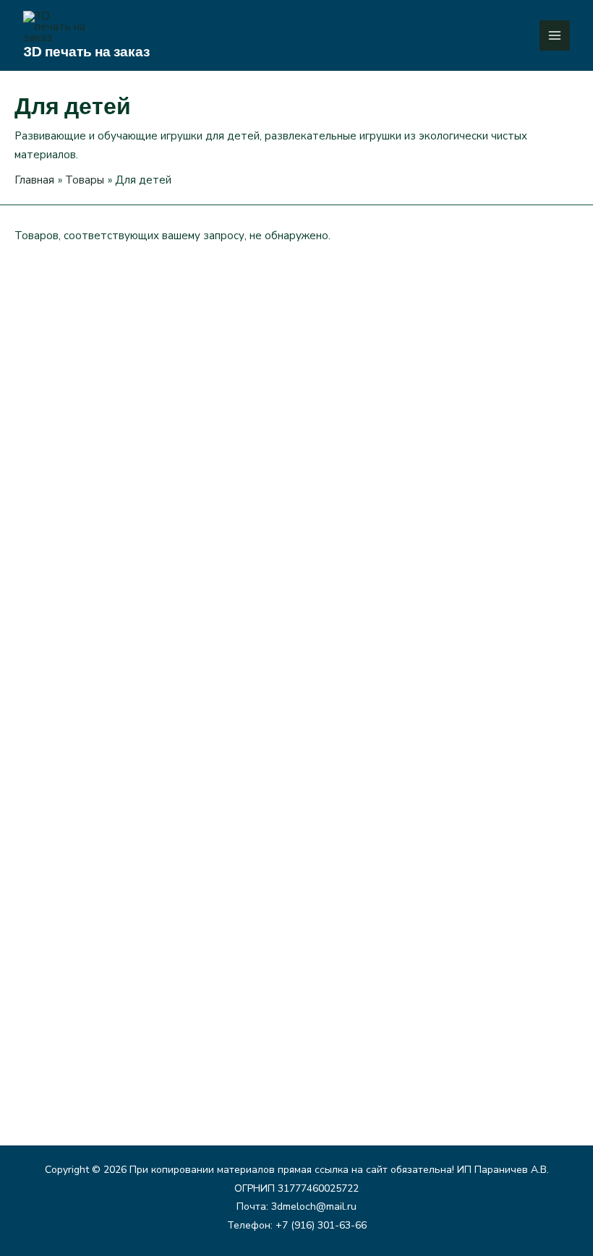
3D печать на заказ (86, 51)
